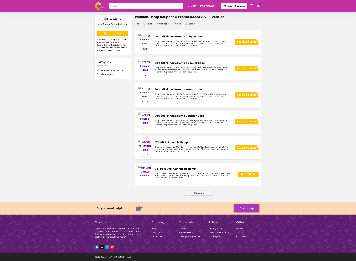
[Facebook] (97, 247)
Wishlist (239, 228)
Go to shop (114, 33)
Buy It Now (248, 174)
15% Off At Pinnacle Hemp (171, 142)
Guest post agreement (190, 236)
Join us (182, 228)
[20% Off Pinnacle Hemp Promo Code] (145, 93)
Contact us (157, 232)
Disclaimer (157, 236)
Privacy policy (215, 228)
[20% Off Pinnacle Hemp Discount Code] (145, 67)
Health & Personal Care (112, 70)
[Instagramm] (107, 247)
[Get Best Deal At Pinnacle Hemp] (145, 172)
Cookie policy (215, 236)
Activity (239, 232)
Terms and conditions (219, 232)
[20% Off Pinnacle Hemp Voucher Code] (145, 119)
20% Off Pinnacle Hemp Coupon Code (179, 36)
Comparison (242, 236)
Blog (154, 228)
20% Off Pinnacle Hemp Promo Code (178, 89)
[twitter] (101, 247)
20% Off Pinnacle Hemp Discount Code (180, 63)
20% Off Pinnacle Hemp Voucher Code (179, 116)
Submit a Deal (186, 232)
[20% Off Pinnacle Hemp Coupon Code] (145, 40)
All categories (107, 74)
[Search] (180, 6)
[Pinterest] (112, 247)
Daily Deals (207, 5)
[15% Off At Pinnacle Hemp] (145, 146)
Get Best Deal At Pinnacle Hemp (175, 168)
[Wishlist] (251, 6)
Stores (192, 5)
